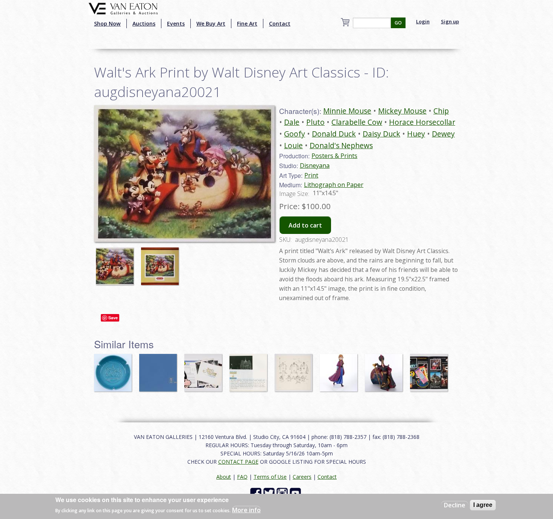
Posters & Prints (334, 156)
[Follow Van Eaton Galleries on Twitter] (269, 492)
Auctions (143, 23)
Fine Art (247, 23)
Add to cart (305, 225)
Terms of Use (270, 476)
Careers (302, 476)
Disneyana (315, 165)
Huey (416, 134)
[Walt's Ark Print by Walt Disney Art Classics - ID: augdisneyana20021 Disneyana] (184, 172)
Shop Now (107, 23)
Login (423, 21)
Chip (441, 111)
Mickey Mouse (402, 111)
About (223, 476)
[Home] (123, 8)
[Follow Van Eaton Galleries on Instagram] (283, 492)
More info (246, 510)
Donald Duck (334, 134)
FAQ (242, 476)
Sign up (450, 21)
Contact (279, 23)
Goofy (294, 134)
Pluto (315, 122)
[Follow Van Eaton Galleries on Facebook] (256, 492)
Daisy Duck (381, 134)
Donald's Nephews (341, 145)
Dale (291, 122)
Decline (454, 505)
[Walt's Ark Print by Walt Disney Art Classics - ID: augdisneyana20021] (116, 262)
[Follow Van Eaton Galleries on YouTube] (296, 492)
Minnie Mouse (347, 111)
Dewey (443, 134)
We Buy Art (210, 23)
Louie (293, 145)
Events (176, 23)
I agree (482, 505)
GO (398, 23)
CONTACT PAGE (238, 461)
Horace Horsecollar (422, 122)
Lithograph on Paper (333, 185)
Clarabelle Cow (356, 122)
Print (311, 175)
